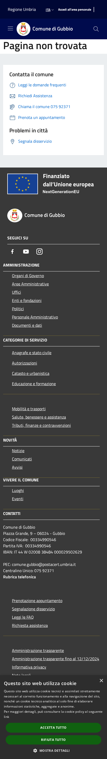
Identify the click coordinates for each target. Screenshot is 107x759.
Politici (18, 309)
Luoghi (18, 490)
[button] (53, 750)
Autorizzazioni (24, 363)
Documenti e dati (27, 325)
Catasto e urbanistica (30, 373)
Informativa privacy (29, 667)
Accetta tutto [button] (53, 727)
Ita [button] (48, 9)
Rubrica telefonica (19, 577)
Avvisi (17, 467)
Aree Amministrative (30, 284)
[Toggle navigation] (10, 28)
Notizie (18, 450)
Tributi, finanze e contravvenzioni (41, 425)
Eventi (17, 499)
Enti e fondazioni (27, 300)
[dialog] (53, 717)
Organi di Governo (28, 275)
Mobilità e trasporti (29, 409)
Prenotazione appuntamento (37, 600)
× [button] (101, 681)
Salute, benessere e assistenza (39, 417)
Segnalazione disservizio (33, 609)
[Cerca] (96, 29)
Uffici (16, 292)
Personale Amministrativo (35, 317)
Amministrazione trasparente (38, 650)
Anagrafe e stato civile (31, 353)
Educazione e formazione (34, 384)
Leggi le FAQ (23, 617)
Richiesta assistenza (30, 625)
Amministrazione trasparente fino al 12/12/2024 (55, 659)
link (6, 717)
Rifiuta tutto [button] (53, 740)
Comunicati (22, 459)
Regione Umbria (22, 9)
